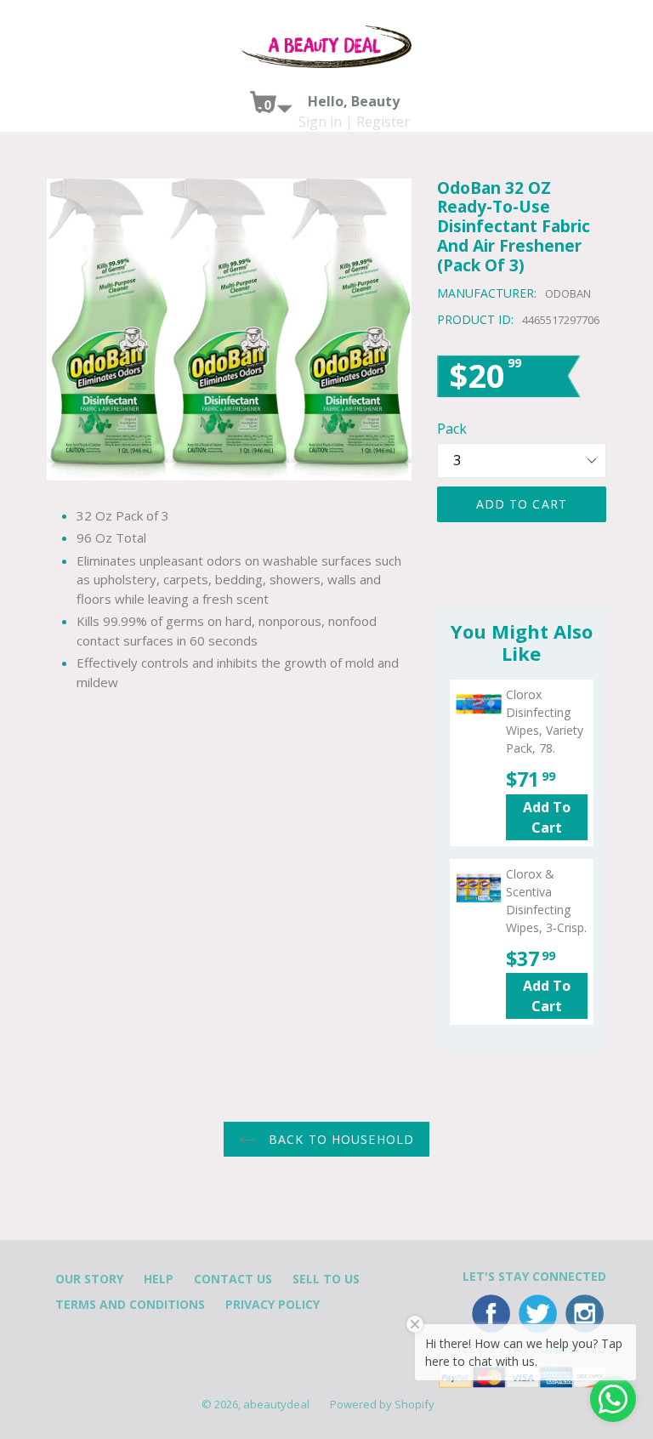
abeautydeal (276, 1404)
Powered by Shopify (382, 1404)
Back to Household (339, 1139)
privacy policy (272, 1304)
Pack (452, 428)
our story (89, 1279)
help (158, 1279)
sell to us (326, 1279)
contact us (233, 1279)
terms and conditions (130, 1304)
